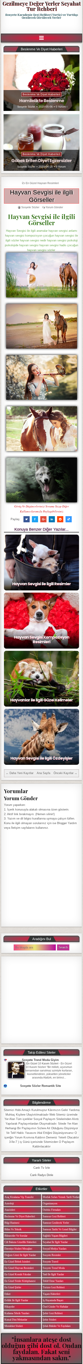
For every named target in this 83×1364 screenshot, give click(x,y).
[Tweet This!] (26, 519)
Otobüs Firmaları (52, 1209)
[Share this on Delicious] (69, 519)
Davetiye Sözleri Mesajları (18, 1248)
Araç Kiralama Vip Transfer (19, 1197)
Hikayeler (9, 1306)
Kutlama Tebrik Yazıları (16, 1313)
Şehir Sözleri (49, 1319)
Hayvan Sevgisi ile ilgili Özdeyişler (41, 758)
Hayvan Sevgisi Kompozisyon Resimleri (41, 639)
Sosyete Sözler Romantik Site (40, 1085)
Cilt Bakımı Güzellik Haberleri (20, 1242)
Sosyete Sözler (26, 106)
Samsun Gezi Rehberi (54, 1216)
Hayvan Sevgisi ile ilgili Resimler (41, 583)
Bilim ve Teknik (12, 1229)
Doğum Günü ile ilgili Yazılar (20, 1255)
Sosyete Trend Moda (54, 1268)
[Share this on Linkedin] (52, 519)
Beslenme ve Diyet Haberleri (41, 94)
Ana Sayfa (43, 773)
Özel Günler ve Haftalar (55, 1306)
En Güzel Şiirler (12, 1287)
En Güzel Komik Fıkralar (17, 1274)
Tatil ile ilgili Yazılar (53, 1274)
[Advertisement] (42, 26)
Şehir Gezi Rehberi (53, 1313)
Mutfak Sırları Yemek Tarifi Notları (61, 1197)
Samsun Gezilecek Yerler (56, 1222)
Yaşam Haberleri (51, 1293)
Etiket (7, 1293)
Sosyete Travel (50, 1261)
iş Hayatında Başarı (53, 1300)
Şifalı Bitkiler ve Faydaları (57, 1326)
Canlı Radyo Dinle (41, 1175)
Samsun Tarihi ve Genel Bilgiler (60, 1229)
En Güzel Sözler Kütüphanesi (19, 1281)
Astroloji (9, 1203)
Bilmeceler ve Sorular (15, 1235)
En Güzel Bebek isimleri (17, 1261)
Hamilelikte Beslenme (41, 101)
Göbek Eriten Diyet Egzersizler (41, 160)
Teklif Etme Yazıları (53, 1281)
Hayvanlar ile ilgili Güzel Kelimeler (41, 700)
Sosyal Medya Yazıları (54, 1248)
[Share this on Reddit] (60, 519)
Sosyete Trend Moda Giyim (40, 1060)
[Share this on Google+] (43, 519)
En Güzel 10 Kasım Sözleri (42, 1063)
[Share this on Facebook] (35, 519)
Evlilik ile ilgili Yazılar (16, 1300)
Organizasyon (50, 1203)
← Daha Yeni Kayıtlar (19, 773)
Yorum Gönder (54, 207)
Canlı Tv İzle (41, 1167)
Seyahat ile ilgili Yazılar (55, 1242)
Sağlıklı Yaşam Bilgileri (55, 1235)
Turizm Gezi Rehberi (54, 1287)
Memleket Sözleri (13, 1326)
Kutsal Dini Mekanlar (15, 1319)
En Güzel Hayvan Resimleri (42, 183)
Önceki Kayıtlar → (65, 773)
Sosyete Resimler (52, 1255)
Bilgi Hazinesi (11, 1222)
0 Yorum (61, 106)
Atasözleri (9, 1209)
